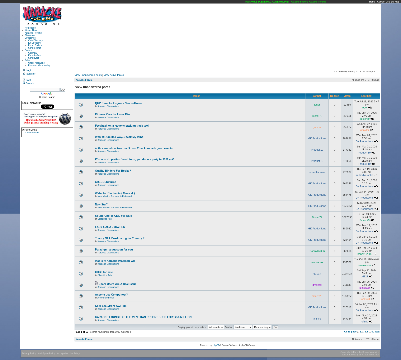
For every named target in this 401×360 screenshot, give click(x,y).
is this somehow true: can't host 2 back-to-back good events (134, 148)
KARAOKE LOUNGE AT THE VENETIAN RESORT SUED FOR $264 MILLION (143, 317)
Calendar (32, 53)
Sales (27, 60)
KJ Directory (34, 43)
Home (372, 1)
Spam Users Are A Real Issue (117, 284)
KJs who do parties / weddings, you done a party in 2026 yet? (135, 159)
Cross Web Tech (370, 354)
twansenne (317, 262)
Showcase (30, 35)
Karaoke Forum (84, 80)
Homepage (30, 27)
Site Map (395, 1)
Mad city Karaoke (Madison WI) (115, 260)
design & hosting (350, 354)
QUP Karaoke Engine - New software (118, 103)
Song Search (34, 48)
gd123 (317, 273)
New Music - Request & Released (115, 196)
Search (29, 83)
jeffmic (317, 318)
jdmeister (317, 284)
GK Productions (317, 138)
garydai (317, 127)
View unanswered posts (88, 75)
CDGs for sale (104, 272)
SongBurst (33, 58)
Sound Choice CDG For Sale (113, 215)
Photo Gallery (35, 45)
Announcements (105, 297)
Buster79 (317, 116)
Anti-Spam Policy (46, 353)
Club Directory (35, 40)
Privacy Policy (29, 353)
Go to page (350, 331)
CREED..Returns (105, 182)
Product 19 (317, 149)
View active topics (114, 75)
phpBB (216, 345)
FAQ (28, 80)
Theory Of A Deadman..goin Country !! (120, 238)
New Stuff (101, 204)
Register (30, 73)
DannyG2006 (317, 251)
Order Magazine (36, 63)
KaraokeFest (34, 55)
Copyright (345, 352)
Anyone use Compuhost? (111, 294)
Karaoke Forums (33, 32)
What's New (31, 30)
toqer (317, 104)
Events (28, 50)
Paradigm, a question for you (114, 249)
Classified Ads (105, 219)
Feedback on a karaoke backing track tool (122, 125)
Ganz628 (317, 296)
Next (377, 331)
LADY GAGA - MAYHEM (110, 227)
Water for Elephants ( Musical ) (115, 193)
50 (373, 331)
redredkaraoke (317, 172)
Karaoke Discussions (108, 106)
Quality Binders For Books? (113, 170)
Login (28, 70)
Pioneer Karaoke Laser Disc (113, 114)
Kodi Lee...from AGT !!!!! (111, 305)
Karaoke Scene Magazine (366, 352)
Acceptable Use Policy (68, 353)
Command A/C (32, 132)
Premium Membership (39, 65)
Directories (30, 38)
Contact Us (383, 1)
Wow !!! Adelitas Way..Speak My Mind (119, 136)
